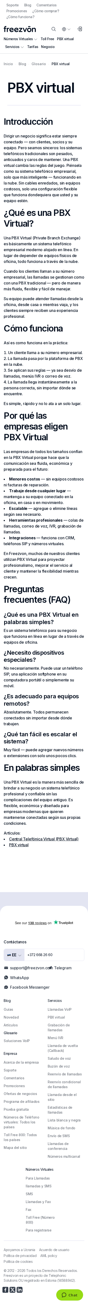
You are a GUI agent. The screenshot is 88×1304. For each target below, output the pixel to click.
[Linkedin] (19, 1290)
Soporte (12, 5)
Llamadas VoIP (60, 1009)
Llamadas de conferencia (58, 1146)
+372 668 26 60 (39, 955)
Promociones (16, 11)
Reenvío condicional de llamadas (64, 1084)
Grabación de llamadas (59, 1027)
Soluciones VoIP (17, 1041)
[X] (12, 1290)
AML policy (48, 1256)
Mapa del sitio (15, 1147)
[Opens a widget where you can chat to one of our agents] (69, 1295)
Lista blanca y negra (64, 1120)
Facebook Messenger (29, 987)
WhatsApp (19, 977)
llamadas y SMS (38, 1186)
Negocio (48, 47)
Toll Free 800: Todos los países (20, 1137)
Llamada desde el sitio (62, 1097)
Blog (27, 5)
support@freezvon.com (31, 967)
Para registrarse (39, 1230)
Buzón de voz (59, 1066)
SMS (29, 1194)
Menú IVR (55, 1038)
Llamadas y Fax (38, 1202)
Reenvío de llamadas (65, 1074)
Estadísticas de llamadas (60, 1109)
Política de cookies (18, 1261)
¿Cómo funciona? (20, 17)
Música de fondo (61, 1128)
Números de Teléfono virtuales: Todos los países (21, 1122)
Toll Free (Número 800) (40, 1219)
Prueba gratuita (16, 1109)
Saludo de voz (59, 1058)
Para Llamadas (38, 1178)
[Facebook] (5, 1290)
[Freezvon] (20, 29)
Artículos (11, 1025)
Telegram (62, 967)
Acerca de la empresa (21, 1062)
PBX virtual (65, 39)
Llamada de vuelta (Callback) (63, 1048)
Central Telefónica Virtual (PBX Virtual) (43, 839)
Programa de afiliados (22, 1101)
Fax (28, 1209)
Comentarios (46, 5)
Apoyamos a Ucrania (19, 1250)
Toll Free (47, 39)
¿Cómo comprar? (45, 11)
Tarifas (32, 47)
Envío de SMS (59, 1136)
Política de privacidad (20, 1256)
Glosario (10, 1033)
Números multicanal (64, 1156)
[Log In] (79, 29)
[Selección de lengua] (66, 29)
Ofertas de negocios (20, 1094)
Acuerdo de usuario (54, 1250)
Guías (8, 1009)
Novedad (11, 1017)
